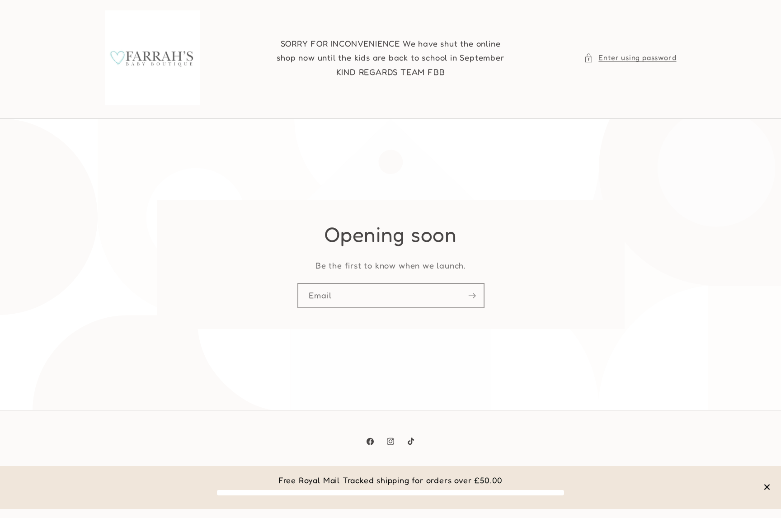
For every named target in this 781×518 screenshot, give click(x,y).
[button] (630, 58)
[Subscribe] (471, 295)
